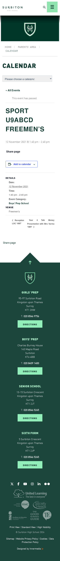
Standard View (28, 527)
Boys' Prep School (19, 203)
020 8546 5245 (31, 410)
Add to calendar (22, 164)
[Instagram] (32, 483)
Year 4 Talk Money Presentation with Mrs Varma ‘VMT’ (40, 223)
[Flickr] (47, 483)
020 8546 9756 (31, 316)
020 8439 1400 (31, 363)
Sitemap (10, 538)
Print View (15, 527)
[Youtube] (25, 483)
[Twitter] (12, 483)
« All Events (13, 90)
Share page (13, 151)
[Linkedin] (39, 483)
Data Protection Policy (38, 540)
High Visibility (44, 527)
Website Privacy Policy (27, 538)
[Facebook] (18, 483)
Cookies (43, 538)
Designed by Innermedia (29, 548)
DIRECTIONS (30, 324)
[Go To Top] (30, 262)
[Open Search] (44, 7)
